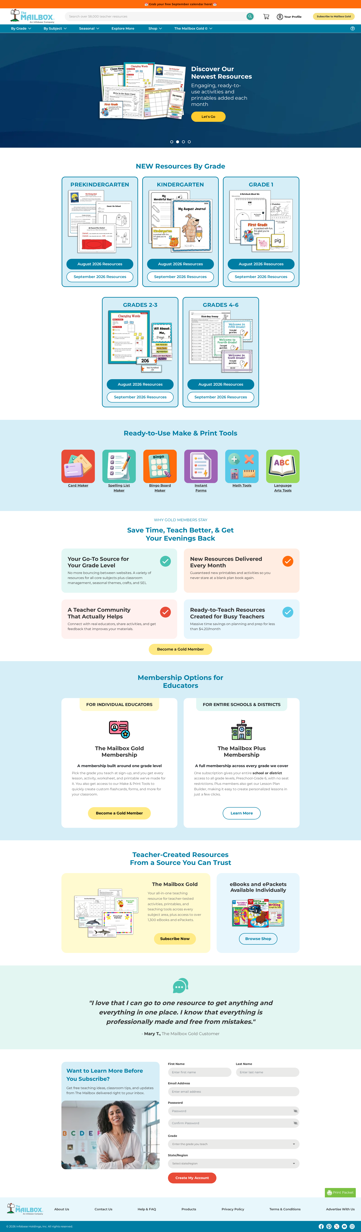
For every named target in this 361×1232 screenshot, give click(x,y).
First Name (176, 1064)
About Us (61, 1209)
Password (175, 1103)
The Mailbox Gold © (191, 28)
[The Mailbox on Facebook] (321, 1226)
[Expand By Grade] (29, 28)
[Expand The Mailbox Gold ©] (210, 28)
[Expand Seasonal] (97, 28)
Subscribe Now (175, 938)
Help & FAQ (147, 1209)
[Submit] (250, 16)
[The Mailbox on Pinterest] (329, 1226)
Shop (153, 28)
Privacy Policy (233, 1209)
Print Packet (343, 1192)
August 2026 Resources (100, 264)
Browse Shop (258, 938)
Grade (172, 1136)
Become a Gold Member (180, 649)
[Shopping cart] (265, 17)
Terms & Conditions (285, 1209)
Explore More (123, 28)
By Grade (19, 28)
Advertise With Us (340, 1209)
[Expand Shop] (160, 28)
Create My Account (192, 1178)
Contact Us (103, 1209)
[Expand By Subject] (65, 28)
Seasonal (87, 28)
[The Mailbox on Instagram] (352, 1226)
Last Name (244, 1064)
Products (189, 1209)
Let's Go (208, 117)
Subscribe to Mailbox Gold (334, 16)
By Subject (53, 28)
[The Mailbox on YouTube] (344, 1226)
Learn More (246, 813)
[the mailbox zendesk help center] (353, 28)
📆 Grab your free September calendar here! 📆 (181, 4)
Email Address (179, 1083)
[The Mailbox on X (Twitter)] (336, 1226)
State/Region (178, 1155)
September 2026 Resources (100, 276)
